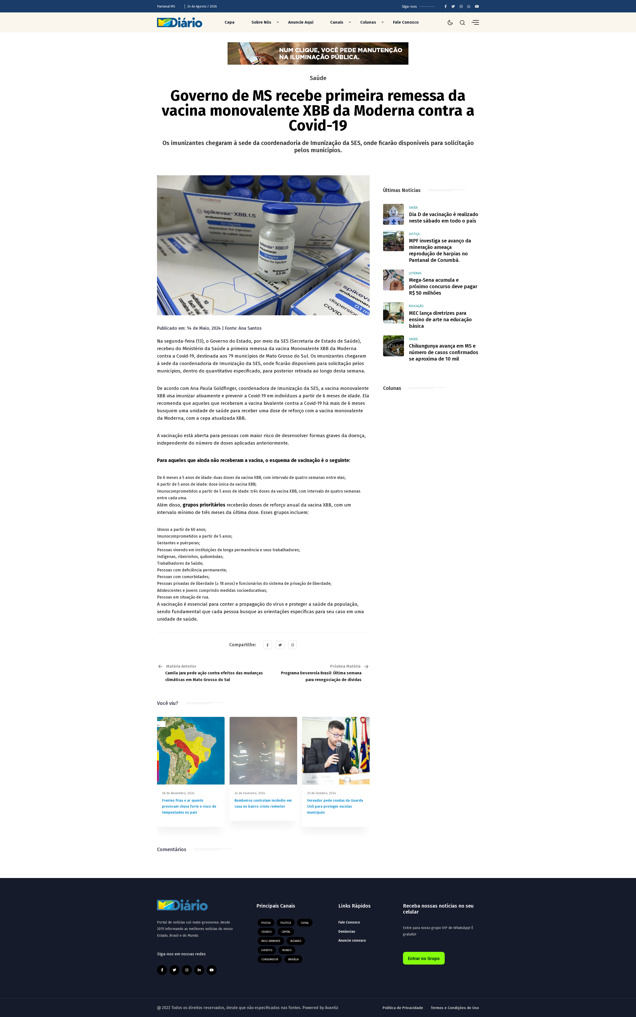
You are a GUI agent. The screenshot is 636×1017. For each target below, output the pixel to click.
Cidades (266, 931)
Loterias (415, 273)
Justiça (414, 234)
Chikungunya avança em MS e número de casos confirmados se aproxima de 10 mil (443, 352)
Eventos (266, 950)
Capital (285, 931)
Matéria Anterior (214, 673)
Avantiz (331, 1007)
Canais (336, 22)
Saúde (413, 207)
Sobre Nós (261, 22)
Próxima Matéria (321, 673)
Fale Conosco (406, 22)
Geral (305, 923)
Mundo (287, 950)
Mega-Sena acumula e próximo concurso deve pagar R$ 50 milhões (443, 286)
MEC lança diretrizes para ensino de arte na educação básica (440, 319)
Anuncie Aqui (300, 22)
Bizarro (295, 941)
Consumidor (269, 959)
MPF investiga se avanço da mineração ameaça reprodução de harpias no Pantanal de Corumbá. (440, 250)
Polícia (266, 923)
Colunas (368, 22)
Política (285, 923)
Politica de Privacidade (403, 1008)
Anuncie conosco (352, 940)
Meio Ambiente (270, 941)
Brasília (293, 959)
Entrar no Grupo (424, 958)
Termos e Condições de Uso (455, 1008)
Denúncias (346, 931)
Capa (230, 22)
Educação (416, 306)
